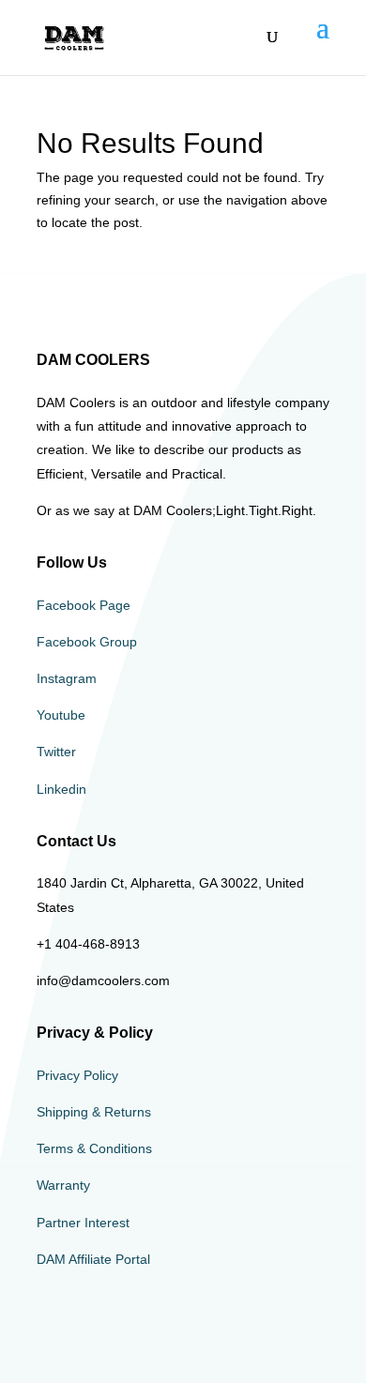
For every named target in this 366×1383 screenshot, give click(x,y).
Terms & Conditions (94, 1148)
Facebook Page (83, 605)
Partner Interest (83, 1222)
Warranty (63, 1185)
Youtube (61, 714)
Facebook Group (87, 641)
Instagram (67, 678)
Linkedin (61, 789)
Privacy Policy (77, 1075)
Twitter (56, 751)
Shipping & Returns (94, 1111)
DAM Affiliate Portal (93, 1259)
